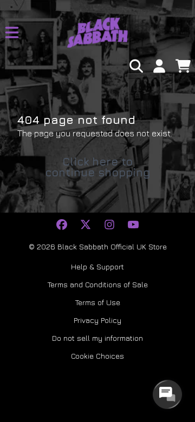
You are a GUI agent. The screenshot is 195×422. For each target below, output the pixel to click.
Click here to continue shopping (98, 167)
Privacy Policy (97, 320)
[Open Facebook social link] (62, 224)
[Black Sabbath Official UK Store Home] (97, 32)
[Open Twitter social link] (86, 224)
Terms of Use (97, 302)
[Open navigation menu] (12, 32)
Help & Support (97, 266)
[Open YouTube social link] (133, 224)
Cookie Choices (97, 355)
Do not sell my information (97, 337)
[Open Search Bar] (135, 66)
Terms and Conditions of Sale (98, 284)
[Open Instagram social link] (109, 224)
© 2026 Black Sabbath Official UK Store (98, 246)
